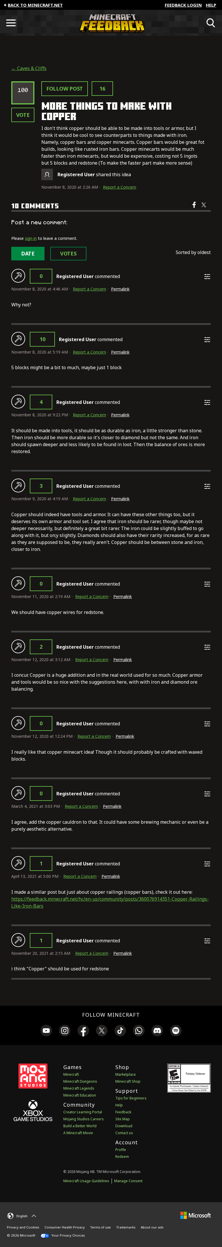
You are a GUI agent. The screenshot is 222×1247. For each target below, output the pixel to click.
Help (211, 5)
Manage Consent (128, 1180)
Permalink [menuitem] (120, 289)
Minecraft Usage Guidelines (86, 1180)
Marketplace (125, 1074)
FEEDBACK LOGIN (183, 5)
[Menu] (11, 23)
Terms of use (100, 1227)
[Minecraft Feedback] (111, 23)
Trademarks (125, 1227)
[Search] (211, 23)
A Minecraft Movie (78, 1132)
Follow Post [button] (64, 88)
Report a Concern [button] (119, 187)
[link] (46, 1031)
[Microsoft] (195, 1215)
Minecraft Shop (127, 1081)
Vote (23, 114)
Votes (68, 253)
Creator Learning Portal (82, 1112)
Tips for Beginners (131, 1098)
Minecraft (71, 1074)
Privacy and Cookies (23, 1227)
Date (28, 253)
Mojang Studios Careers (83, 1119)
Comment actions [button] (207, 276)
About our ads (152, 1227)
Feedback (123, 1112)
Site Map (122, 1119)
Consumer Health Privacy (65, 1227)
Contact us (124, 1132)
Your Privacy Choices (68, 1235)
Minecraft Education (79, 1095)
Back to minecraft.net (35, 5)
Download (123, 1125)
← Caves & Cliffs (29, 68)
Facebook (194, 208)
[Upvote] (18, 276)
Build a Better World (80, 1125)
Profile (120, 1149)
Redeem (122, 1156)
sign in (31, 238)
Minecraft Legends (78, 1088)
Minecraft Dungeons (80, 1081)
